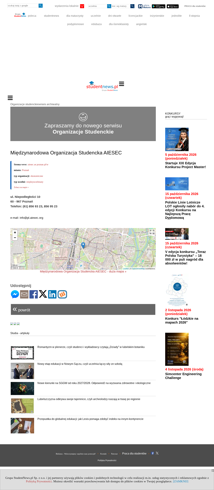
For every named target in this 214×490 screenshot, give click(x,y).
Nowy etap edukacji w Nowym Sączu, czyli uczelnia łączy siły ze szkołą (79, 363)
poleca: (32, 15)
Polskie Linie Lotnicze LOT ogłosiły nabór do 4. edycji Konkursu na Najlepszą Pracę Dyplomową (185, 210)
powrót (21, 308)
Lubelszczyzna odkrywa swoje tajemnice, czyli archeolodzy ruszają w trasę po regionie (88, 399)
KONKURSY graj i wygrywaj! (174, 115)
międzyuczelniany (34, 182)
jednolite (177, 15)
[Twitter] (43, 296)
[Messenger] (15, 297)
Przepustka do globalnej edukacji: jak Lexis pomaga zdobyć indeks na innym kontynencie (90, 419)
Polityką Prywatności (39, 481)
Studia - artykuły (19, 333)
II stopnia (194, 15)
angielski (141, 24)
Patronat (114, 454)
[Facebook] (33, 297)
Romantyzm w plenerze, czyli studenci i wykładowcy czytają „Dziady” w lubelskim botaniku (91, 347)
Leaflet (126, 268)
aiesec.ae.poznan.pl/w (38, 164)
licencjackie (136, 15)
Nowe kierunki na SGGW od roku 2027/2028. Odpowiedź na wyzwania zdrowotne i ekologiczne (94, 383)
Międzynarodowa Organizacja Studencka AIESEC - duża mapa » (83, 271)
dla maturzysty (74, 15)
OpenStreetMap (138, 268)
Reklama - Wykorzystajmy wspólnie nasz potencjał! (76, 454)
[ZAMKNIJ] (180, 481)
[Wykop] (62, 297)
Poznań (25, 170)
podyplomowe (75, 24)
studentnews (51, 15)
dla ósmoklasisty (119, 24)
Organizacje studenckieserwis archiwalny (35, 104)
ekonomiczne (37, 176)
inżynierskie (157, 15)
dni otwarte (114, 15)
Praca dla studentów (134, 453)
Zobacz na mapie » (21, 187)
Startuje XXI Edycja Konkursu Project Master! (185, 165)
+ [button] (15, 232)
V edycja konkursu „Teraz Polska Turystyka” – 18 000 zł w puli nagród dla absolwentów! (185, 257)
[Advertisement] (107, 53)
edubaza (96, 24)
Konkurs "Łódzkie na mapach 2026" (181, 320)
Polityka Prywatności (107, 460)
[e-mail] (24, 297)
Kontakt (103, 454)
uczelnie (96, 15)
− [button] (15, 238)
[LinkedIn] (52, 297)
